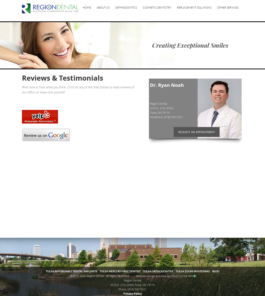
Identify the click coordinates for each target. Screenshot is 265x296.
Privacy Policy (132, 293)
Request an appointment (196, 132)
